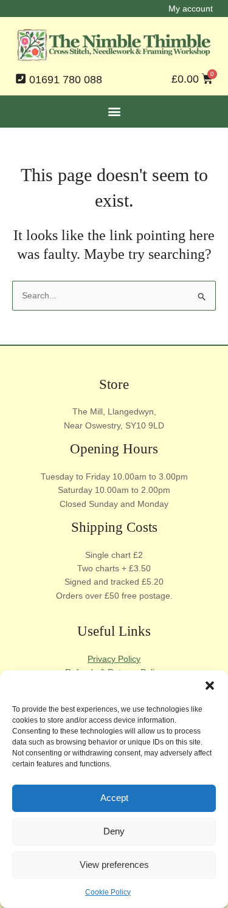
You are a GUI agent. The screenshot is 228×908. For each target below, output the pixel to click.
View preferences (114, 864)
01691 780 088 (65, 80)
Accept (114, 798)
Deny (114, 831)
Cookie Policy (108, 892)
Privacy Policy (114, 659)
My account (190, 8)
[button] (210, 685)
